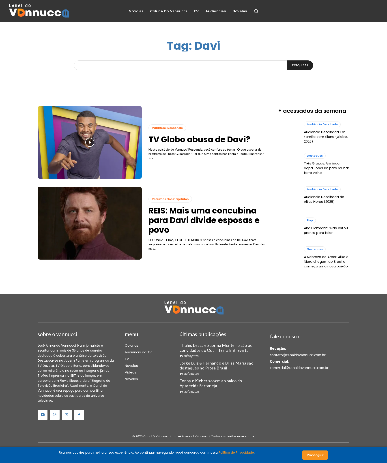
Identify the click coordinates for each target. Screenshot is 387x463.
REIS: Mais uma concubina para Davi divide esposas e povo (204, 220)
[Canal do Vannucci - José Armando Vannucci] (38, 11)
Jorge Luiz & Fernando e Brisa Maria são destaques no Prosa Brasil (217, 365)
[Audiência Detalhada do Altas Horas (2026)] (288, 195)
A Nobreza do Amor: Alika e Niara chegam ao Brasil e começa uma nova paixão (326, 261)
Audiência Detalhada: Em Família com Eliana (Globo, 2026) (326, 137)
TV (181, 356)
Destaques (315, 155)
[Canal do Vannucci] (193, 308)
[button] (256, 11)
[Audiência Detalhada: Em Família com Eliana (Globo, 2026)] (288, 132)
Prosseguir (315, 455)
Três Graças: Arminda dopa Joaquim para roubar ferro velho (326, 168)
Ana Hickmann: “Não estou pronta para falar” (326, 230)
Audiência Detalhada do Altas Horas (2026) (324, 199)
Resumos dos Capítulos (170, 199)
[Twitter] (67, 415)
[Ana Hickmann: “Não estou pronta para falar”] (288, 226)
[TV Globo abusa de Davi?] (90, 142)
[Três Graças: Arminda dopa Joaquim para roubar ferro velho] (288, 164)
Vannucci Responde (167, 128)
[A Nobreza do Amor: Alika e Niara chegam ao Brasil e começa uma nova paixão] (288, 257)
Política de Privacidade (236, 452)
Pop (310, 220)
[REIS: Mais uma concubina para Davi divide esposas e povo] (90, 223)
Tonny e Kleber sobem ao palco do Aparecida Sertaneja (211, 383)
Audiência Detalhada (322, 124)
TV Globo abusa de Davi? (199, 139)
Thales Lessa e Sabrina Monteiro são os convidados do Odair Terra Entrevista (216, 348)
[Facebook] (79, 415)
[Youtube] (42, 415)
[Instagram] (55, 415)
